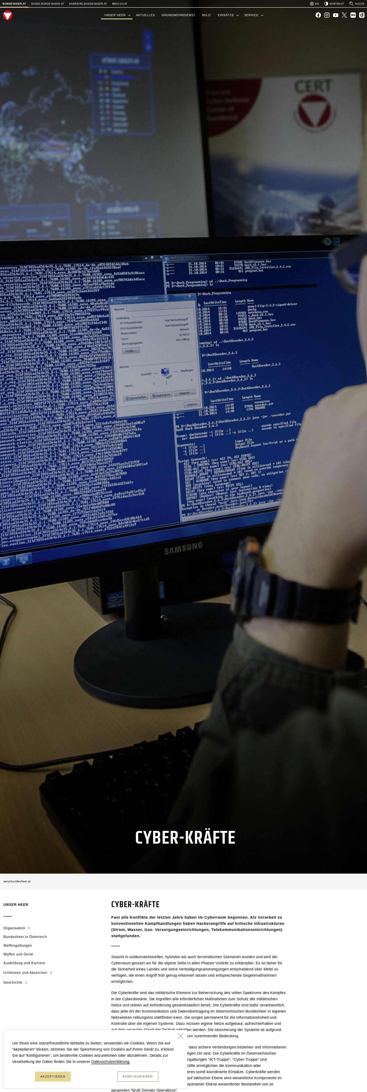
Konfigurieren (138, 1076)
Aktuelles (145, 15)
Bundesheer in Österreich (25, 937)
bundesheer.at (14, 3)
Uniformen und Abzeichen (25, 973)
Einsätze (226, 15)
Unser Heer (115, 15)
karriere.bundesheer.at (88, 3)
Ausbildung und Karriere (24, 963)
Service (251, 15)
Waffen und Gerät (18, 954)
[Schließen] (181, 1036)
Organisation (14, 928)
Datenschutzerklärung (110, 1061)
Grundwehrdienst (178, 15)
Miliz (206, 15)
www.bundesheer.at (17, 881)
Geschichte (13, 982)
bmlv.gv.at (119, 3)
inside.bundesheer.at (47, 3)
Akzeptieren (52, 1076)
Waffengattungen (17, 945)
